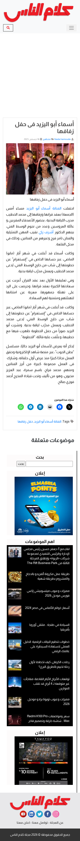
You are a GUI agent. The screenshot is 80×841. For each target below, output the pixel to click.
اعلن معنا (23, 822)
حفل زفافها (25, 421)
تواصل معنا (40, 822)
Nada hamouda (62, 139)
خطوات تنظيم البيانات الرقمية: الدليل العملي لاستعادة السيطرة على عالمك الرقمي (46, 646)
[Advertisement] (40, 75)
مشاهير (47, 139)
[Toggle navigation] (71, 28)
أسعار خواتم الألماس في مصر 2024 (47, 607)
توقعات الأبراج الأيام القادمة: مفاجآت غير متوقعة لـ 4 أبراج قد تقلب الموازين (46, 683)
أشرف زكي (46, 232)
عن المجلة (56, 822)
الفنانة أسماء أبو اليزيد (43, 208)
